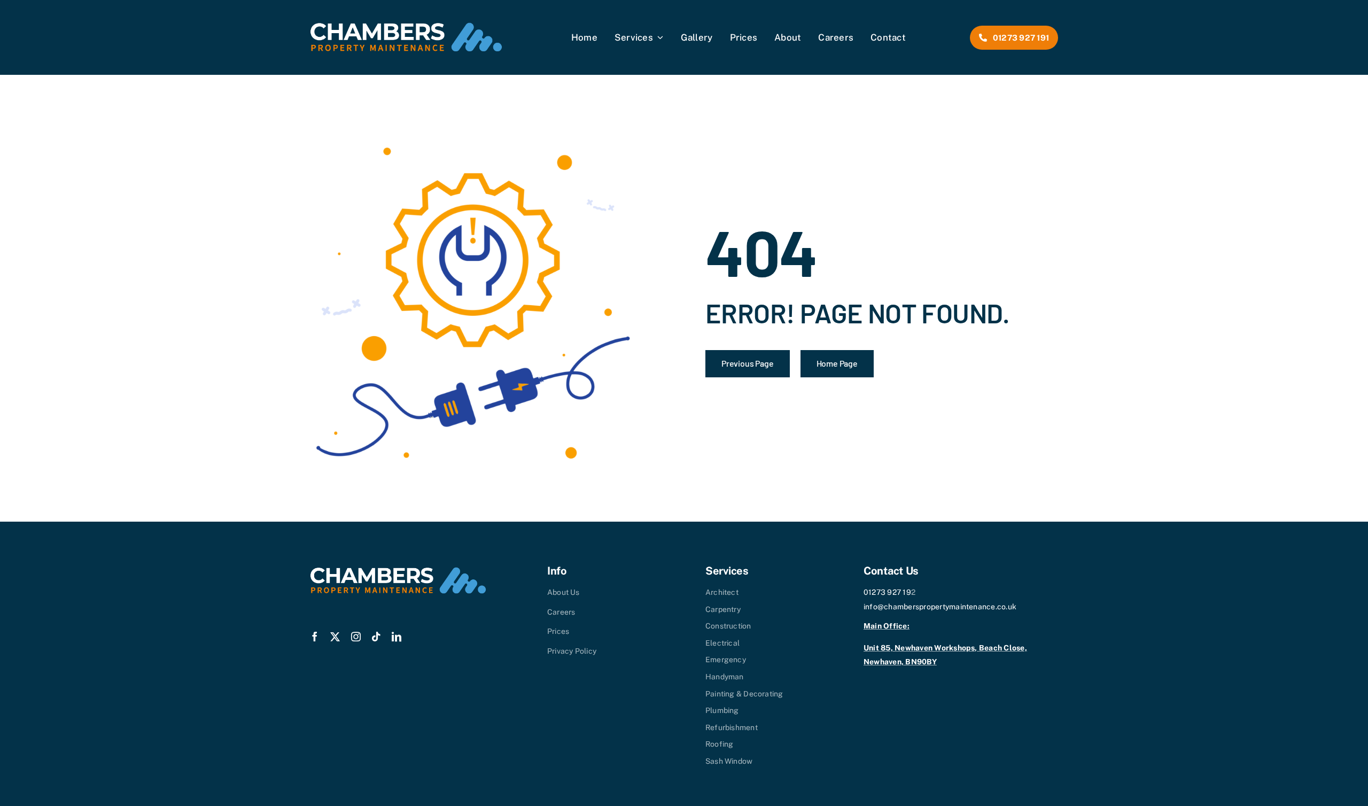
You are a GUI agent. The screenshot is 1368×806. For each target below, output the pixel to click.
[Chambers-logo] (406, 26)
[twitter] (335, 636)
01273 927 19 (887, 592)
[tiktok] (376, 636)
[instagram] (356, 636)
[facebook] (315, 636)
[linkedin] (396, 636)
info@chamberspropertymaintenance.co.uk (940, 606)
